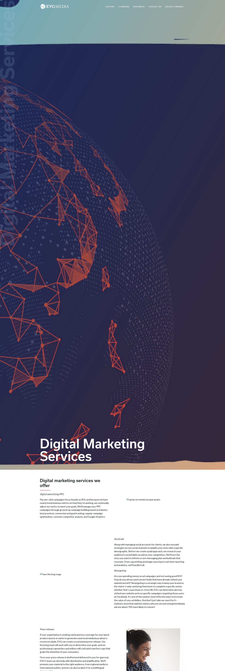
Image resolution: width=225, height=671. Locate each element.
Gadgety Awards (174, 7)
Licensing (124, 7)
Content (110, 7)
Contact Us (154, 7)
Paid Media (139, 7)
